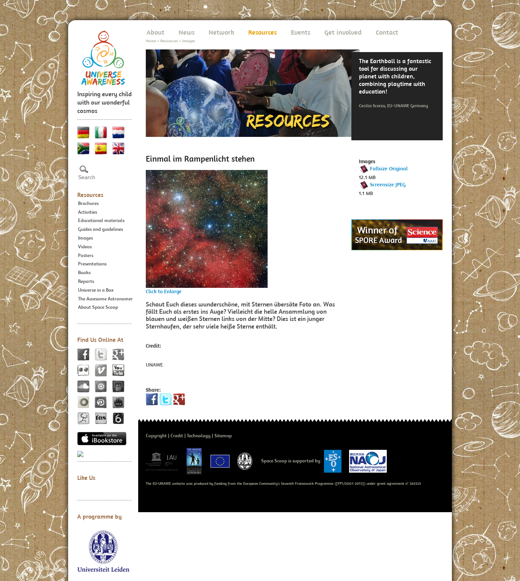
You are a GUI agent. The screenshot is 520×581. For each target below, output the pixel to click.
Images (85, 238)
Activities (87, 212)
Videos (85, 246)
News (187, 32)
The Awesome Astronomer (105, 298)
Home (151, 40)
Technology (199, 435)
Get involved (343, 32)
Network (221, 32)
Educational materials (101, 220)
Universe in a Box (95, 290)
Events (300, 32)
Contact (387, 32)
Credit (177, 435)
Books (84, 272)
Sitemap (223, 435)
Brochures (88, 203)
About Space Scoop (98, 307)
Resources (90, 194)
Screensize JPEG (387, 184)
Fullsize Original (389, 168)
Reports (86, 281)
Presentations (92, 263)
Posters (85, 255)
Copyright (156, 435)
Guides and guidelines (100, 229)
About (155, 32)
